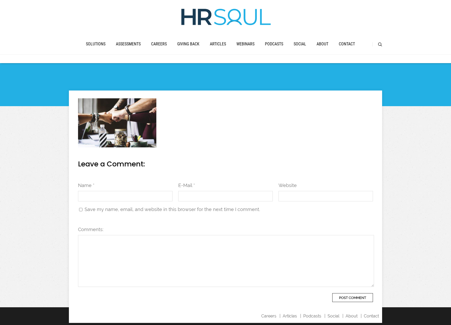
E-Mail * (186, 185)
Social (300, 43)
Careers (159, 43)
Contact (347, 43)
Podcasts (274, 43)
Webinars (245, 43)
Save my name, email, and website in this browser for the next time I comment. (172, 209)
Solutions (95, 43)
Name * (86, 185)
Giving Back (188, 43)
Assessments (128, 43)
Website (287, 185)
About (322, 43)
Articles (218, 43)
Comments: (90, 229)
